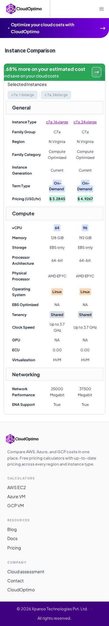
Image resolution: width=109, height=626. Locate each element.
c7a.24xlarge (85, 122)
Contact (15, 580)
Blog (12, 529)
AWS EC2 (16, 487)
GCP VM (15, 505)
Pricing (14, 547)
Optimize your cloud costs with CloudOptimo (42, 28)
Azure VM (16, 496)
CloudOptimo (21, 589)
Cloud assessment (25, 571)
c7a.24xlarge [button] (56, 95)
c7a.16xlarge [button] (22, 95)
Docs (12, 538)
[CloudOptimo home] (28, 439)
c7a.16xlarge (57, 122)
